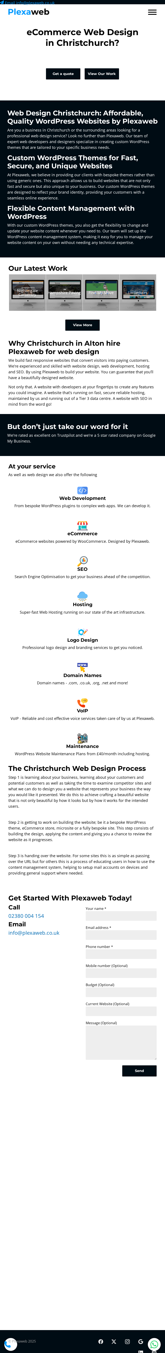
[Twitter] (114, 1342)
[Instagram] (127, 1342)
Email (29, 2)
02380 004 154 (26, 915)
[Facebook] (100, 1342)
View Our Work (102, 74)
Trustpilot (66, 435)
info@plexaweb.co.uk (34, 932)
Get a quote (63, 74)
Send (139, 1071)
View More (82, 325)
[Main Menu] (152, 12)
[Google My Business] (140, 1342)
